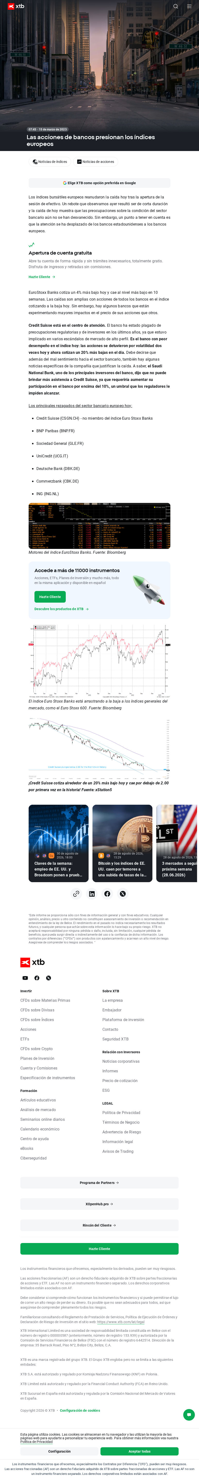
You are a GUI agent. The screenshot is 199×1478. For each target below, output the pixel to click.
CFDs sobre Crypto (36, 1048)
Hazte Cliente (50, 596)
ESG (106, 1090)
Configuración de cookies (80, 1410)
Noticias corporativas (121, 1061)
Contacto (110, 1029)
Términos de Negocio (121, 1122)
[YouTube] (25, 978)
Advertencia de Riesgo (121, 1131)
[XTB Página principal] (14, 6)
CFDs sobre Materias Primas (45, 1000)
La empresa (112, 1000)
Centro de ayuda (34, 1138)
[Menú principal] (189, 6)
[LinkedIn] (92, 894)
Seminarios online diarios (42, 1119)
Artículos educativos (38, 1099)
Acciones (28, 1029)
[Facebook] (107, 894)
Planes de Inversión (37, 1058)
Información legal (117, 1141)
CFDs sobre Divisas (37, 1009)
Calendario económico (39, 1128)
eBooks (26, 1148)
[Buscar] (176, 6)
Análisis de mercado (38, 1109)
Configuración (59, 1451)
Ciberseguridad (33, 1157)
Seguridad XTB (115, 1038)
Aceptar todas (140, 1451)
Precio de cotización (120, 1080)
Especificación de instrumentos (47, 1077)
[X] (123, 894)
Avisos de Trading (118, 1151)
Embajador (111, 1009)
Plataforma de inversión (123, 1019)
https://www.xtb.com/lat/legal (120, 1321)
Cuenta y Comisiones (38, 1067)
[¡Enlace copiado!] (76, 894)
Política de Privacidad (121, 1112)
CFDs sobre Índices (37, 1019)
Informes (110, 1070)
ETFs (24, 1038)
